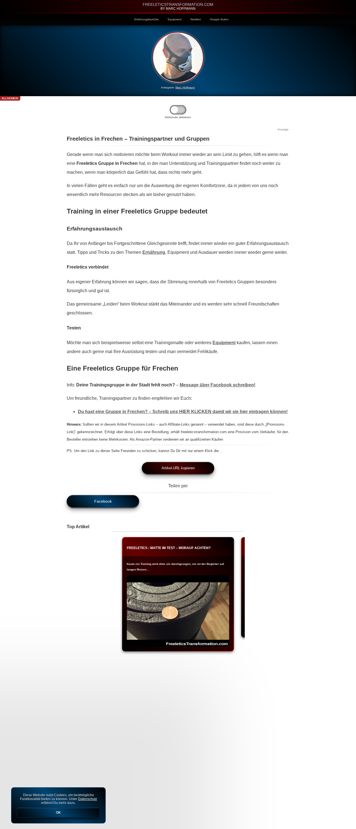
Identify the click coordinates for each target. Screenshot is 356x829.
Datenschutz (87, 799)
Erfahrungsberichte (146, 19)
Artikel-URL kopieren (178, 468)
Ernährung (153, 252)
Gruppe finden (219, 19)
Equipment (175, 19)
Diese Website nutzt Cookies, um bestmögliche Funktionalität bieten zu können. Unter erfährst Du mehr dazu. (58, 804)
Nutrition (196, 19)
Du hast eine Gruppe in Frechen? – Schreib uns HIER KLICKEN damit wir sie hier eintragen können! (183, 411)
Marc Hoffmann (185, 87)
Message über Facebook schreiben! (217, 385)
